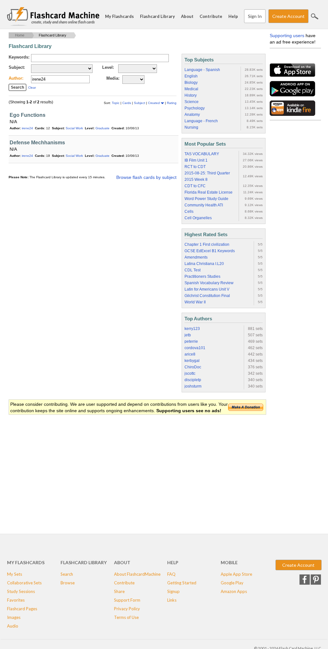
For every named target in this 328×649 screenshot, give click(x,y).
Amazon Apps (234, 591)
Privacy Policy (127, 608)
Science (191, 102)
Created (154, 103)
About (187, 16)
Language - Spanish (202, 70)
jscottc (189, 373)
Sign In (255, 16)
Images (13, 617)
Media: (112, 78)
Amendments (196, 257)
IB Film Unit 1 (196, 160)
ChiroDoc (192, 367)
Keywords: (19, 57)
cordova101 (194, 348)
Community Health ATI (203, 205)
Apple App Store (236, 574)
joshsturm (192, 386)
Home (19, 35)
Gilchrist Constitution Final (207, 295)
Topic (116, 103)
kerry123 (192, 328)
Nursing (191, 127)
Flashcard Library (157, 16)
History (190, 95)
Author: (16, 78)
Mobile (229, 562)
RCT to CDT (195, 166)
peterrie (191, 341)
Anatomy (192, 114)
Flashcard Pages (22, 608)
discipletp (192, 380)
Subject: (17, 67)
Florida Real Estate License (208, 192)
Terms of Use (126, 617)
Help (233, 16)
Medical (191, 89)
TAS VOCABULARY (201, 154)
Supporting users (287, 35)
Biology (191, 82)
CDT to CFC (195, 186)
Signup (173, 591)
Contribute (211, 16)
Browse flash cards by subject (146, 177)
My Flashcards (119, 16)
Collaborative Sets (24, 582)
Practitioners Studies (202, 276)
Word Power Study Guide (206, 198)
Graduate (102, 128)
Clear (32, 87)
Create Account (288, 16)
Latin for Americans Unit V (206, 289)
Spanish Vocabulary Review (209, 283)
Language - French (201, 121)
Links (171, 600)
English (191, 76)
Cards (127, 103)
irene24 (27, 128)
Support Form (127, 600)
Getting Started (181, 582)
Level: (108, 67)
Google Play (232, 582)
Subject (140, 103)
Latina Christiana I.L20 (204, 263)
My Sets (14, 574)
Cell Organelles (198, 218)
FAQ (171, 574)
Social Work (74, 128)
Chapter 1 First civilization (206, 244)
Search (314, 16)
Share (119, 591)
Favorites (16, 600)
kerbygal (192, 360)
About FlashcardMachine (137, 574)
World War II (195, 302)
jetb (187, 335)
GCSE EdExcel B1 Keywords (209, 251)
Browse (68, 582)
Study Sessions (21, 591)
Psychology (194, 108)
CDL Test (192, 270)
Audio (12, 626)
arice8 (189, 354)
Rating (171, 103)
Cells (188, 211)
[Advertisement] (125, 466)
